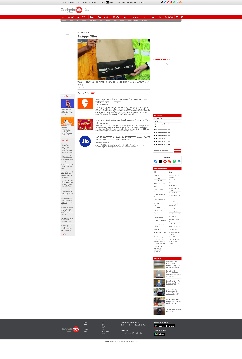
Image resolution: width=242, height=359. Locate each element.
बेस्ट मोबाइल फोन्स (158, 121)
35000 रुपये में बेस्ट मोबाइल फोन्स (162, 141)
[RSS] (180, 2)
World (67, 2)
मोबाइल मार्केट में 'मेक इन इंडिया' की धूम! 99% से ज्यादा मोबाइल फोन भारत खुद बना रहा (66, 201)
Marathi (141, 2)
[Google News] (179, 161)
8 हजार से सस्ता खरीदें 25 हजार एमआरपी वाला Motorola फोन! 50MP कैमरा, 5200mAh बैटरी (67, 228)
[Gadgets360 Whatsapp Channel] (174, 161)
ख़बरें (85, 325)
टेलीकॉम (108, 21)
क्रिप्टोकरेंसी (169, 17)
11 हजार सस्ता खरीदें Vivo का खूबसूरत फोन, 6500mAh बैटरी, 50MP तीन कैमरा (67, 158)
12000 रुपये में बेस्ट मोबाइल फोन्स (162, 127)
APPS (123, 2)
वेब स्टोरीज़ (144, 21)
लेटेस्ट (155, 172)
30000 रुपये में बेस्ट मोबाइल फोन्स (162, 138)
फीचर (99, 17)
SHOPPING (118, 2)
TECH (107, 2)
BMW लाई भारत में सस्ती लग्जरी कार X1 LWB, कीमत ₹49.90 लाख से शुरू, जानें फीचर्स (67, 174)
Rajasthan (129, 2)
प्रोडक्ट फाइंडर (134, 17)
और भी (63, 234)
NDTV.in (104, 334)
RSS (85, 322)
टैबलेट (71, 21)
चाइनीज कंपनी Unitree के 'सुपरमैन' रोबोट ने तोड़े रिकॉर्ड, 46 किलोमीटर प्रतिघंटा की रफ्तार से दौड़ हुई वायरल (67, 211)
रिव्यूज (92, 17)
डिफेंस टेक (116, 17)
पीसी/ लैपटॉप (93, 21)
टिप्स (101, 21)
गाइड (124, 17)
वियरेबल (136, 21)
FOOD (91, 2)
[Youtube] (165, 161)
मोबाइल (64, 21)
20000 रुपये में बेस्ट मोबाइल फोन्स (162, 133)
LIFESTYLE (97, 2)
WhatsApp (137, 333)
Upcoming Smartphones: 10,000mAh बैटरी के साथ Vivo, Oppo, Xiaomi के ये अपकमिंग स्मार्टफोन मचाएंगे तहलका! (67, 148)
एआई (81, 17)
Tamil (144, 325)
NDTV (62, 2)
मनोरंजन (84, 21)
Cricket (85, 2)
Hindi (130, 325)
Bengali (137, 325)
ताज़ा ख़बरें (64, 140)
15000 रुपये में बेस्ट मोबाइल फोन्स (162, 130)
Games (112, 2)
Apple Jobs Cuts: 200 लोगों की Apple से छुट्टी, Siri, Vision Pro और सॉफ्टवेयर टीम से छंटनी (67, 183)
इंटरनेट (122, 21)
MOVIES (80, 2)
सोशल (129, 21)
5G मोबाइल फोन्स (158, 118)
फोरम (145, 17)
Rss (141, 333)
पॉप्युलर (170, 172)
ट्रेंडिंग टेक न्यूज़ (66, 96)
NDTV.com (105, 331)
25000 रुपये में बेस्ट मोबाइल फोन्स (162, 135)
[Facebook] (155, 161)
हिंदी (76, 2)
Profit (72, 2)
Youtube (129, 333)
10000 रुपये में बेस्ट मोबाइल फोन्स (162, 124)
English (123, 325)
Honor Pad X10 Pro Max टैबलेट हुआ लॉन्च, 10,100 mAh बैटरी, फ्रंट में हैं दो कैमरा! (67, 192)
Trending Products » (161, 59)
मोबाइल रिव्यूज (157, 258)
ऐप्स (77, 21)
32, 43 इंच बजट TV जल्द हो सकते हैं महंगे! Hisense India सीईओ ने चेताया (67, 219)
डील (160, 17)
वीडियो (106, 17)
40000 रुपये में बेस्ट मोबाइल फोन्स (162, 144)
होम (63, 17)
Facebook (122, 333)
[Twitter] (160, 161)
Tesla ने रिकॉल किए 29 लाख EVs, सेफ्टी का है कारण (67, 166)
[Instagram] (169, 161)
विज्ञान (115, 21)
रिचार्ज (152, 17)
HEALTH (103, 2)
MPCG (136, 2)
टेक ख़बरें (70, 17)
